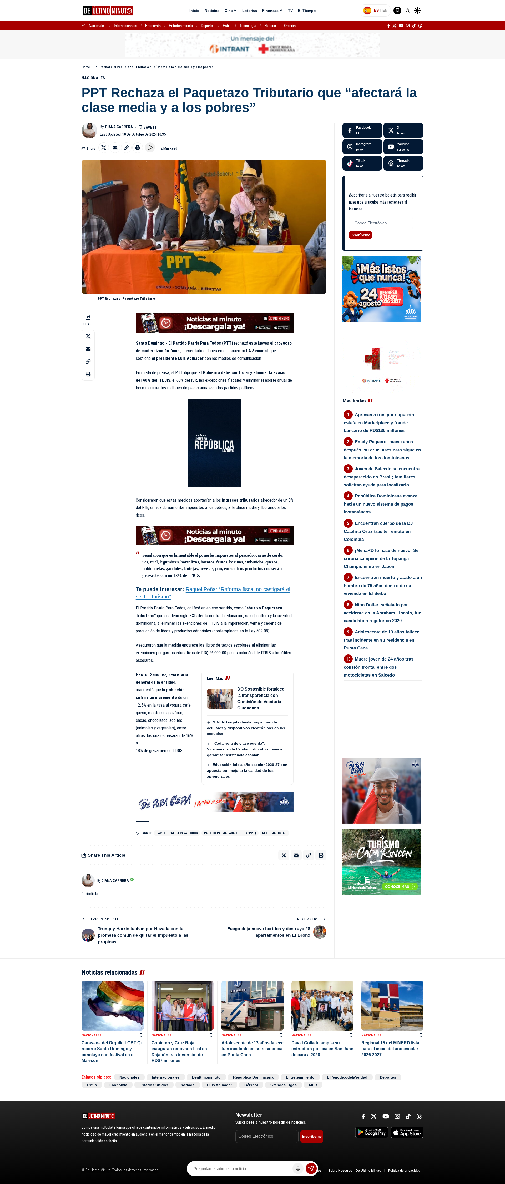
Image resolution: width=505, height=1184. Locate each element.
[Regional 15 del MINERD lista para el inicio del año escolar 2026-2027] (392, 1006)
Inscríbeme (360, 235)
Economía (153, 26)
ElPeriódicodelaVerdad (347, 1077)
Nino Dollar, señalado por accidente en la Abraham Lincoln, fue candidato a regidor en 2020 (382, 612)
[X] (394, 26)
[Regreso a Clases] (381, 288)
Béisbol (251, 1085)
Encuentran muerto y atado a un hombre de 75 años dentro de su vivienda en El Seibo (383, 585)
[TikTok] (414, 26)
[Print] (137, 147)
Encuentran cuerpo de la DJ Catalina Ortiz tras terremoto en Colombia (378, 531)
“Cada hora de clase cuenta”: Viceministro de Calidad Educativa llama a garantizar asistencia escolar (244, 749)
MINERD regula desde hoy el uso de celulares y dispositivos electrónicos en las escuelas (246, 728)
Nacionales (97, 26)
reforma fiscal (274, 833)
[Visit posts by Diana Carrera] (89, 130)
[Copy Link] (126, 147)
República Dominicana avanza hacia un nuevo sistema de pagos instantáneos (381, 504)
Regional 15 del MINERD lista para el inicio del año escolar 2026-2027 (390, 1049)
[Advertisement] (382, 709)
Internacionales (125, 26)
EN (384, 10)
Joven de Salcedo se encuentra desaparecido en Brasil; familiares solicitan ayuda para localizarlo (382, 476)
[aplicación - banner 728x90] (215, 322)
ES (376, 10)
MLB (313, 1085)
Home (86, 67)
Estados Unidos (154, 1085)
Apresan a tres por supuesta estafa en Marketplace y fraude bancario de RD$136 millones (379, 422)
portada (188, 1085)
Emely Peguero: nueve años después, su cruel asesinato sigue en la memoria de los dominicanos (382, 449)
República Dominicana (253, 1077)
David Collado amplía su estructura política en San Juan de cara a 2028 (322, 1049)
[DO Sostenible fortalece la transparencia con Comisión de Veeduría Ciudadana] (220, 699)
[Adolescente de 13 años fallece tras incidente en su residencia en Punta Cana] (252, 1006)
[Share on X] (103, 147)
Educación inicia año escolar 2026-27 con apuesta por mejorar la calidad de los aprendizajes (247, 770)
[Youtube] (403, 146)
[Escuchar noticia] (150, 147)
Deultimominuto (206, 1077)
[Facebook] (388, 26)
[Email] (115, 147)
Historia (270, 26)
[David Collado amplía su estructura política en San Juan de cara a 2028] (322, 1006)
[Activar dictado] (298, 1168)
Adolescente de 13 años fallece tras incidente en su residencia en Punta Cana (382, 640)
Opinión (290, 26)
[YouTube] (401, 26)
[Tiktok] (362, 163)
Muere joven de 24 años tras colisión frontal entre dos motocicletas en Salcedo (379, 667)
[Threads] (420, 26)
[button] (407, 10)
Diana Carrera (119, 126)
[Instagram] (408, 26)
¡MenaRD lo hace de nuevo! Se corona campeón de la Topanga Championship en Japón (381, 558)
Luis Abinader (219, 1085)
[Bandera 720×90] (215, 801)
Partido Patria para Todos (177, 833)
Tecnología (248, 26)
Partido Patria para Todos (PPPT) (230, 833)
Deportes (208, 26)
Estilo (227, 26)
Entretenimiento (181, 26)
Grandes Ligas (283, 1085)
